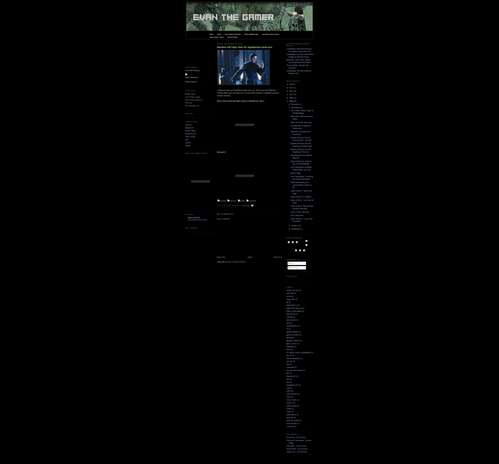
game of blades (292, 332)
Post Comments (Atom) (236, 262)
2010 (291, 94)
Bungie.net (189, 128)
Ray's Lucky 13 (194, 218)
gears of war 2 (292, 344)
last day (290, 361)
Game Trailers (190, 131)
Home (250, 257)
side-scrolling (291, 406)
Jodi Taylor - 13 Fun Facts (296, 446)
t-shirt (289, 412)
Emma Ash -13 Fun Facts (296, 437)
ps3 (288, 379)
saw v (289, 397)
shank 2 (290, 403)
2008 (291, 101)
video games (291, 415)
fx (287, 329)
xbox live (290, 418)
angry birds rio (292, 305)
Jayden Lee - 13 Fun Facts (297, 452)
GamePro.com (190, 134)
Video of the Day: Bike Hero (301, 122)
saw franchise (292, 394)
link (288, 364)
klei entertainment (293, 358)
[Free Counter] (291, 280)
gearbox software (293, 341)
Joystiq (188, 143)
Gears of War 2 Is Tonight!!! (301, 197)
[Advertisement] (197, 50)
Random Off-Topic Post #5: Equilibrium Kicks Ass (244, 47)
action (289, 296)
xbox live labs (292, 423)
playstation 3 (291, 376)
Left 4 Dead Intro (297, 215)
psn (288, 382)
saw (288, 388)
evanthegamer (292, 326)
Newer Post (221, 257)
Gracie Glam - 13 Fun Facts (297, 449)
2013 (291, 84)
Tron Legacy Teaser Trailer (197, 220)
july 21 (289, 355)
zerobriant (290, 426)
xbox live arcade (293, 420)
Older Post (278, 257)
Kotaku (188, 146)
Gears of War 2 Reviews (300, 212)
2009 (291, 98)
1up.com (188, 125)
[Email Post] (252, 205)
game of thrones (293, 335)
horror (289, 349)
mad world (290, 367)
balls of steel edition (294, 311)
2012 (291, 88)
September (295, 229)
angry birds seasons (294, 308)
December (295, 104)
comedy (290, 317)
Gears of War (190, 137)
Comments (294, 268)
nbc (288, 373)
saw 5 (289, 391)
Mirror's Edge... (296, 173)
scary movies (292, 400)
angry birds (291, 299)
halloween (290, 347)
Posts (292, 263)
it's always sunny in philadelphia (299, 352)
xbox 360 (290, 293)
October (294, 226)
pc (287, 302)
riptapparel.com (292, 385)
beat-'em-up (291, 314)
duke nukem (291, 320)
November (295, 108)
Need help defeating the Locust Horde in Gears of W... (301, 184)
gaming (289, 338)
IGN (186, 140)
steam (289, 409)
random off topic (293, 290)
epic (288, 323)
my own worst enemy (295, 370)
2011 (291, 91)
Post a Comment (223, 219)
